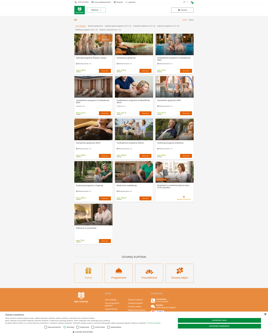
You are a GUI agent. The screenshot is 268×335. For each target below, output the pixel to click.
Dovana (184, 10)
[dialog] (134, 323)
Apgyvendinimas (111, 309)
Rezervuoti (105, 71)
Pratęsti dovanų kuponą (137, 310)
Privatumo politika (134, 307)
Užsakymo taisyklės (135, 303)
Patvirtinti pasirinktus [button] (219, 326)
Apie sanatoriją (110, 300)
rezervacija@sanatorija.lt (102, 2)
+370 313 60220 (83, 2)
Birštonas (94, 10)
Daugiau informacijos (184, 199)
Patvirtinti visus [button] (219, 320)
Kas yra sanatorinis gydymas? (112, 304)
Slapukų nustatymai (135, 300)
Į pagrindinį (131, 2)
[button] (82, 332)
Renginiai (120, 2)
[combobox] (265, 314)
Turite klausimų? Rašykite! (166, 307)
